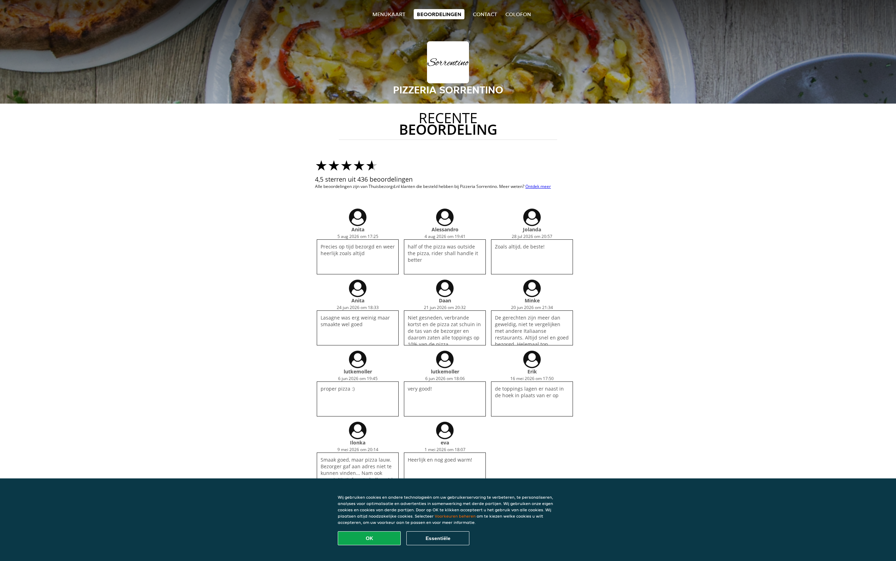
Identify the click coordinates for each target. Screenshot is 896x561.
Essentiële (438, 538)
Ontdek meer (538, 186)
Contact (485, 14)
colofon (518, 14)
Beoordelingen (439, 14)
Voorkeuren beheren (455, 516)
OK (369, 538)
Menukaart (388, 14)
